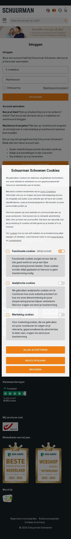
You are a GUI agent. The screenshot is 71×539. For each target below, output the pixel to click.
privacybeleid (57, 237)
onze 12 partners (48, 191)
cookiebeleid (15, 240)
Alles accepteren (35, 350)
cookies (13, 233)
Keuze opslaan (35, 360)
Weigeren (35, 369)
